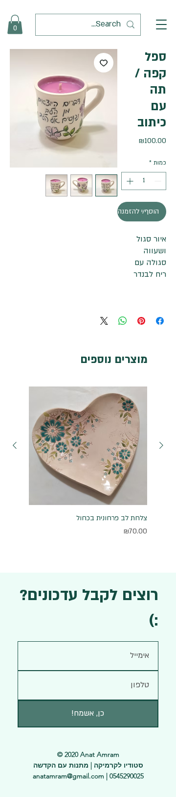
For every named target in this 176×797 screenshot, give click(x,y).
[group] (88, 467)
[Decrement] (159, 181)
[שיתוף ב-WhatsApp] (123, 321)
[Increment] (129, 181)
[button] (161, 24)
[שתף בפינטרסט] (141, 321)
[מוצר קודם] (161, 445)
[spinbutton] (144, 181)
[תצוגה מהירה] (88, 445)
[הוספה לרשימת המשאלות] (103, 62)
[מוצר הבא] (15, 445)
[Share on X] (104, 321)
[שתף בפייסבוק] (160, 321)
